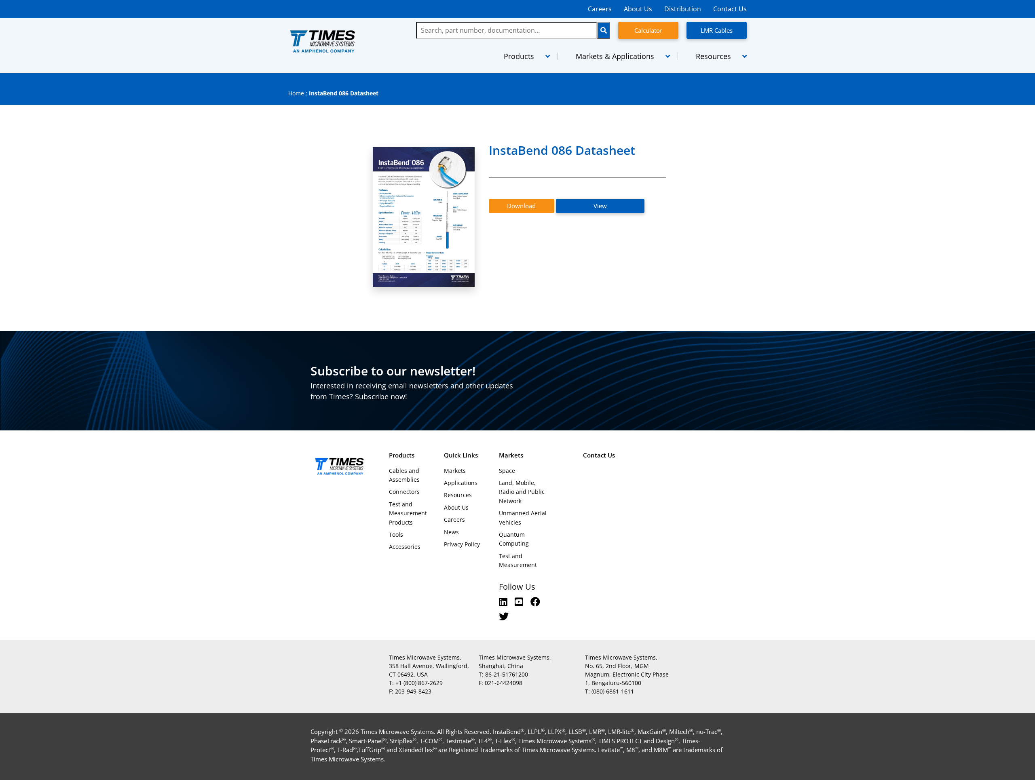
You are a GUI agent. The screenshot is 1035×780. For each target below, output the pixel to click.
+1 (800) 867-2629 (419, 683)
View (600, 206)
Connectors (404, 491)
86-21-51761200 (506, 674)
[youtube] (520, 601)
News (451, 532)
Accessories (404, 546)
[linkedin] (504, 601)
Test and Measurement (518, 560)
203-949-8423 (413, 691)
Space (507, 470)
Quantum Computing (514, 539)
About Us (638, 8)
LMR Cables (717, 30)
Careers (600, 8)
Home (296, 93)
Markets (455, 470)
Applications (460, 483)
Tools (396, 534)
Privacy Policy (462, 544)
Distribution (682, 8)
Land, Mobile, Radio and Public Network (522, 492)
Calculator (648, 30)
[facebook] (535, 601)
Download (521, 206)
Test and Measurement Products (408, 513)
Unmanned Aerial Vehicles (523, 517)
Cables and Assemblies (404, 475)
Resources (458, 495)
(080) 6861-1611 (612, 691)
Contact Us (730, 8)
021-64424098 (503, 683)
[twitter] (504, 616)
